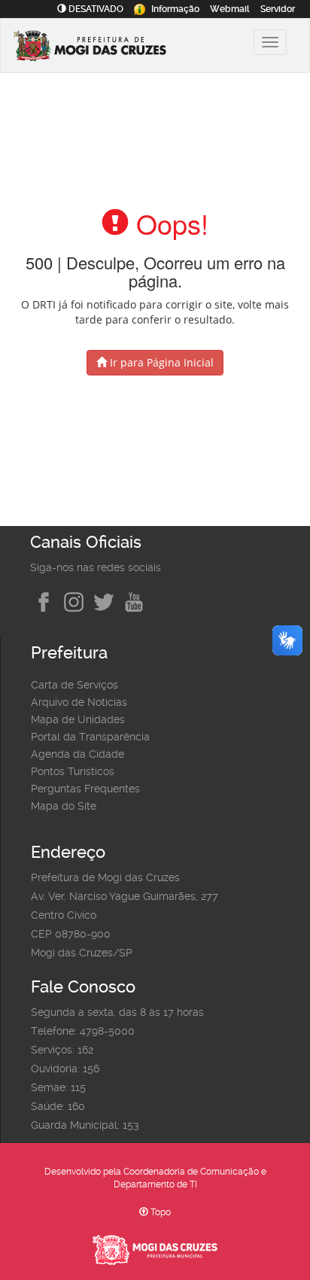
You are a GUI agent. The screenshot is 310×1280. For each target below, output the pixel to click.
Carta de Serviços (74, 685)
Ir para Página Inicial (160, 362)
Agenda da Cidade (77, 754)
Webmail (230, 9)
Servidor (277, 9)
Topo (159, 1212)
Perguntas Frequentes (85, 789)
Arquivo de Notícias (79, 702)
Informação (175, 9)
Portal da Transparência (90, 737)
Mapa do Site (63, 806)
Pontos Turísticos (72, 771)
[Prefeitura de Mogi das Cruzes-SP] (110, 47)
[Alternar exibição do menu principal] (270, 42)
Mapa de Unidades (78, 719)
